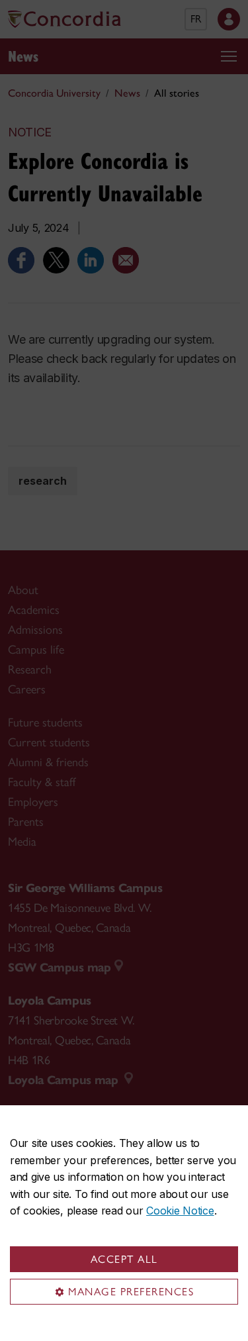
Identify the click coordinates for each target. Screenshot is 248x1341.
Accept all (124, 1259)
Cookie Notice (180, 1210)
